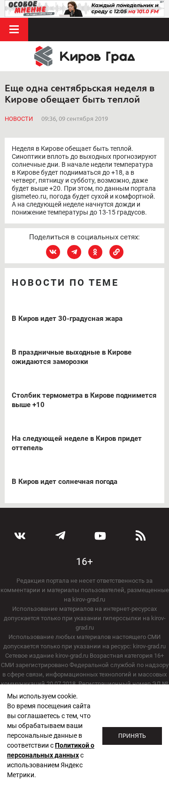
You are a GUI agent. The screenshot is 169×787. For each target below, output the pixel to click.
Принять (132, 736)
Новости (19, 118)
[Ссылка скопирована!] (116, 252)
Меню (14, 29)
